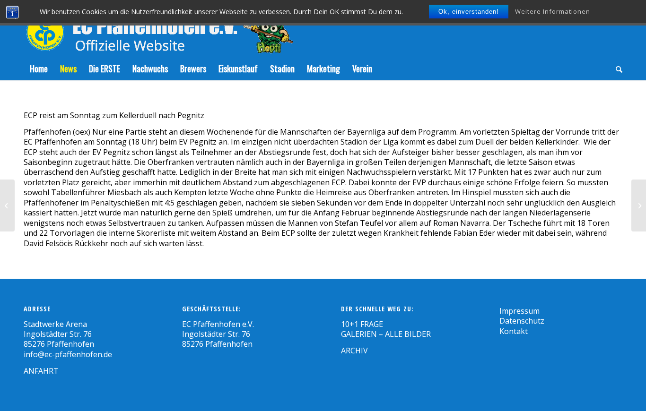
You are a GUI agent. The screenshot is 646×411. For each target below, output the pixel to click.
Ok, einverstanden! (468, 11)
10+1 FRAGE (362, 324)
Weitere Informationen (552, 11)
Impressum (519, 311)
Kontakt (513, 331)
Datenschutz (521, 321)
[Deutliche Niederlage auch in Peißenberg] (7, 205)
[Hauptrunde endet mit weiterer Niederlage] (638, 205)
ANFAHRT (41, 371)
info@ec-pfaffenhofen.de (68, 354)
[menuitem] (39, 68)
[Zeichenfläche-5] (158, 28)
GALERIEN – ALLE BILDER (386, 334)
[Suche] (616, 68)
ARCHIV (354, 350)
